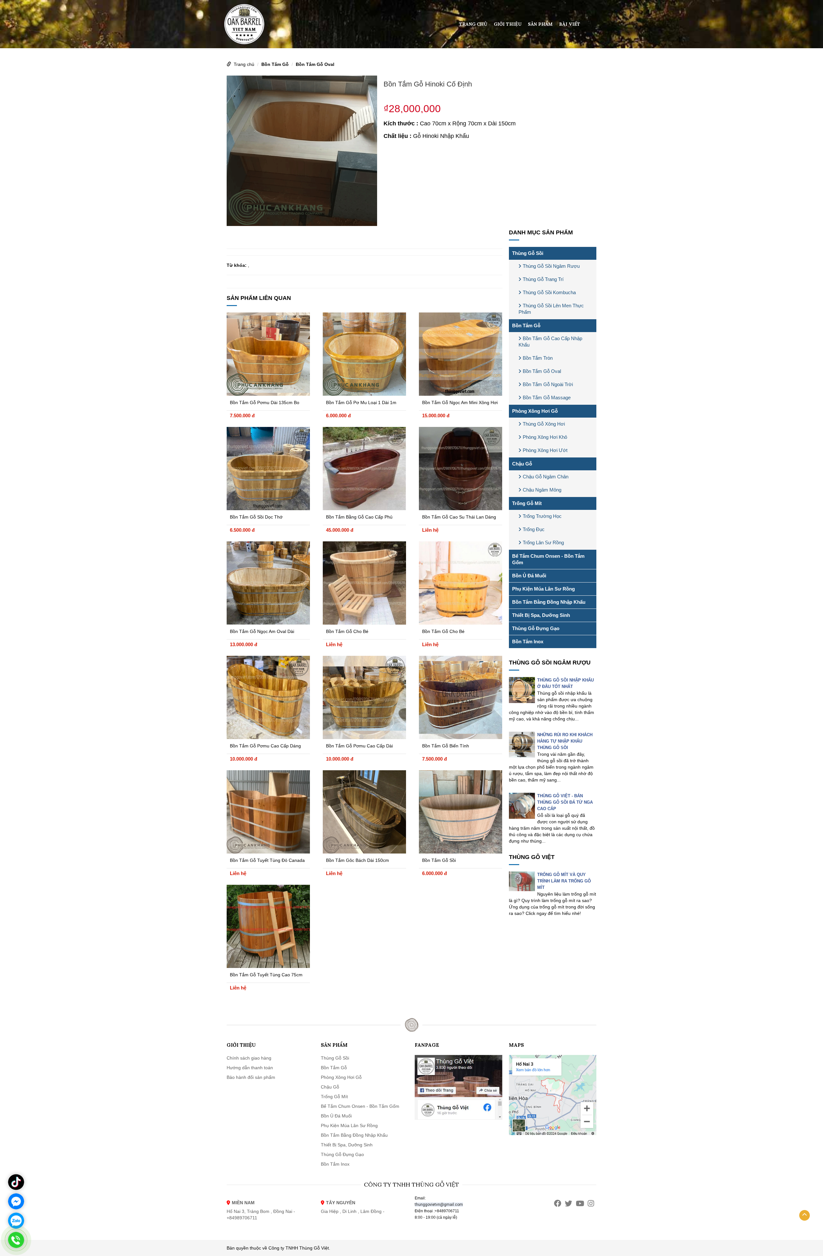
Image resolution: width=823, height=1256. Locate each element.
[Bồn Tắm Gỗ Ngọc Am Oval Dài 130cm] (268, 583)
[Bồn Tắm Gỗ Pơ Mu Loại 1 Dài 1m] (364, 354)
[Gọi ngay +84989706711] (16, 1240)
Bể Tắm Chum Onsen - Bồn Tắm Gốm (548, 559)
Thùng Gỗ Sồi (527, 253)
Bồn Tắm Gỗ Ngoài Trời (548, 384)
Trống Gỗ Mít (527, 503)
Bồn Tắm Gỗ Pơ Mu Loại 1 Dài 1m (361, 402)
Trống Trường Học (542, 516)
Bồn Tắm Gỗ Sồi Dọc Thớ (256, 517)
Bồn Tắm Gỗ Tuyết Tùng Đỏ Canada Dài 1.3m (267, 861)
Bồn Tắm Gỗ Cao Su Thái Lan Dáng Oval (459, 517)
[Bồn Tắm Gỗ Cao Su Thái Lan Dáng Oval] (460, 468)
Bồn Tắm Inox (527, 641)
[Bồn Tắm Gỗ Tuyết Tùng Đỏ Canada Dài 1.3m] (268, 812)
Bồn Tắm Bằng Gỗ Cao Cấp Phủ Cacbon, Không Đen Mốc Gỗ (359, 517)
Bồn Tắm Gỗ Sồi (439, 860)
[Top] (804, 1215)
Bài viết (569, 24)
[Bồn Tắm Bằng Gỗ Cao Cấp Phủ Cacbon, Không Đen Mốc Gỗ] (364, 468)
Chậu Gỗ (522, 463)
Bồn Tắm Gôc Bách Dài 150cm (357, 860)
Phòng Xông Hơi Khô (545, 437)
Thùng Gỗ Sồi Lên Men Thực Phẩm (551, 309)
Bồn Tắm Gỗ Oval (315, 64)
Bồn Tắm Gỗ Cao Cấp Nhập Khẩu (550, 342)
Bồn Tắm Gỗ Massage (547, 397)
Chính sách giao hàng (249, 1058)
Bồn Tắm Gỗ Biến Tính (445, 745)
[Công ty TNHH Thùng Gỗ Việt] (244, 23)
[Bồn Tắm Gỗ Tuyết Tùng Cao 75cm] (268, 926)
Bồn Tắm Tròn (538, 358)
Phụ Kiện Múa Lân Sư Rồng (543, 589)
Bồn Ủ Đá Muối (529, 575)
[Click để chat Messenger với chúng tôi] (16, 1201)
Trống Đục (534, 529)
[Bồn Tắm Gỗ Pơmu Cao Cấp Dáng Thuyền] (268, 697)
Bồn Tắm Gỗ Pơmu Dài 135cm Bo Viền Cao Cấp (264, 403)
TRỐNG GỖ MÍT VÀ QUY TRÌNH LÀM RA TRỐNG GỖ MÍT (564, 881)
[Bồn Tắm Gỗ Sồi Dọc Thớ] (268, 468)
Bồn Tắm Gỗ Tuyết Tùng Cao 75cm (266, 974)
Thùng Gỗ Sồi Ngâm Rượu (551, 266)
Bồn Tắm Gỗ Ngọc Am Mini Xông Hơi (460, 402)
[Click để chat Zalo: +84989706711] (16, 1221)
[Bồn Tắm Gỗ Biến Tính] (460, 697)
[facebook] (557, 1203)
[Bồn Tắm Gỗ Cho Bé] (364, 583)
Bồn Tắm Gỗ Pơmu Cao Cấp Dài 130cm (359, 746)
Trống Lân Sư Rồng (543, 542)
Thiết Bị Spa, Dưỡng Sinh (541, 615)
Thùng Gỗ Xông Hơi (544, 424)
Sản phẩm (540, 24)
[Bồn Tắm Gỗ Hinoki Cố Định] (302, 150)
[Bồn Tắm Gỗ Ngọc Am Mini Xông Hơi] (460, 354)
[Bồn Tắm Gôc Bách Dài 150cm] (364, 812)
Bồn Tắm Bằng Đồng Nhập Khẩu (548, 602)
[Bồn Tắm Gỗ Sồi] (460, 812)
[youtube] (580, 1203)
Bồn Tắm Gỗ (275, 64)
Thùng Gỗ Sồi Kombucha (549, 292)
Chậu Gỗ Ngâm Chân (545, 476)
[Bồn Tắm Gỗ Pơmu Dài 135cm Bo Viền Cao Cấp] (268, 354)
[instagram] (591, 1203)
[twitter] (568, 1203)
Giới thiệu (507, 24)
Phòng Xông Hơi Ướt (545, 450)
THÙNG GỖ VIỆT (532, 857)
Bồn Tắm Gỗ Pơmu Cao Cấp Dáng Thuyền (265, 746)
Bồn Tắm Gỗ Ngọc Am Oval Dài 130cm (262, 632)
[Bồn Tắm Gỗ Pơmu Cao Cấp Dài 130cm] (364, 697)
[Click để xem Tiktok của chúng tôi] (16, 1182)
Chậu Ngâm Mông (542, 489)
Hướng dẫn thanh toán (250, 1067)
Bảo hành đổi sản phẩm (251, 1077)
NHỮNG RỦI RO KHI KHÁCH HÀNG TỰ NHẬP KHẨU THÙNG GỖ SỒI (564, 741)
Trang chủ (473, 24)
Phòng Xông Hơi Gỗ (535, 411)
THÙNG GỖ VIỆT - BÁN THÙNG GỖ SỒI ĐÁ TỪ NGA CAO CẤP (565, 802)
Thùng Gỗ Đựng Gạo (535, 628)
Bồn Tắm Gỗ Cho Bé (347, 631)
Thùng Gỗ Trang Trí (543, 279)
